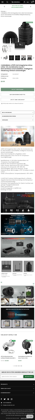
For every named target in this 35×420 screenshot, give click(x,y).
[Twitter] (5, 399)
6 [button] (21, 365)
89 (4, 103)
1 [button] (13, 365)
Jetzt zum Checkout (17, 99)
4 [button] (18, 365)
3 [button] (16, 365)
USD (28, 2)
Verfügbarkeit (4, 74)
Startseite (3, 11)
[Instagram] (11, 399)
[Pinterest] (8, 399)
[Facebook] (1, 399)
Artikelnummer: (5, 76)
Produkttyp (3, 78)
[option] (17, 37)
